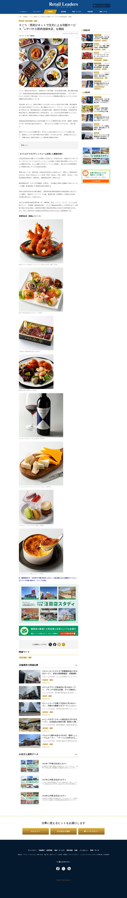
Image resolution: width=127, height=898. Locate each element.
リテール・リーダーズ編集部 (26, 35)
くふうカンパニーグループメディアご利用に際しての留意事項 (94, 854)
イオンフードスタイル (99, 86)
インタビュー (23, 11)
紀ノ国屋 (104, 69)
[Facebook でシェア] (54, 644)
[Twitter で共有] (50, 644)
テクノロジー (37, 11)
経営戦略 (63, 11)
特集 (76, 850)
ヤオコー (45, 680)
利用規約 (65, 854)
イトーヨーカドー (98, 58)
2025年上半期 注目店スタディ (54, 780)
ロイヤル (104, 40)
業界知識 (90, 11)
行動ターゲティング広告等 (56, 854)
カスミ (44, 696)
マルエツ (45, 744)
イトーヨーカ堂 (98, 60)
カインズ (45, 728)
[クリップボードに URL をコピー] (63, 644)
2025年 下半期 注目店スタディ (54, 764)
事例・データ (103, 11)
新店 (51, 680)
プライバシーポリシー (74, 854)
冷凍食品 (105, 60)
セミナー (36, 831)
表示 (26, 145)
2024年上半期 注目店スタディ (54, 796)
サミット (45, 712)
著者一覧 (46, 854)
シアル (103, 49)
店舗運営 (50, 11)
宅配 (35, 21)
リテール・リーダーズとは (29, 854)
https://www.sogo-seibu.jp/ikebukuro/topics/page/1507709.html (44, 93)
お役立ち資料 (64, 831)
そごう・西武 (28, 21)
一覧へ (76, 665)
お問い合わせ (40, 854)
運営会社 (20, 854)
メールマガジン (92, 831)
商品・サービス (76, 11)
